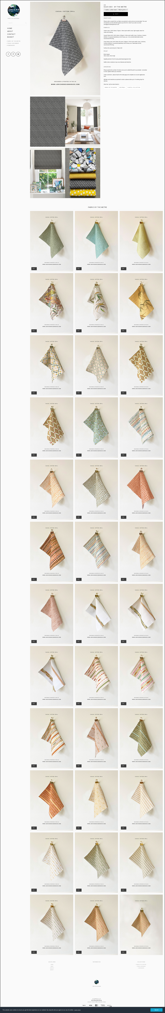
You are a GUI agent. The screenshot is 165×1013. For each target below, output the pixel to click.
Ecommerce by (96, 998)
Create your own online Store (96, 1002)
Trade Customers (13, 43)
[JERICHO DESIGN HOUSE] (17, 10)
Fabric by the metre (13, 41)
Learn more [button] (77, 1010)
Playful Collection (134, 87)
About (10, 31)
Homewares (11, 45)
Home (9, 28)
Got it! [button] (156, 1010)
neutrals (122, 87)
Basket (10, 37)
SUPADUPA (96, 1000)
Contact (11, 34)
